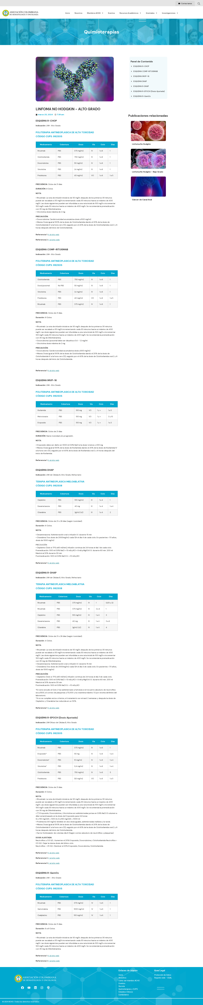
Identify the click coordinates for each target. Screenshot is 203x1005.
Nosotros (78, 13)
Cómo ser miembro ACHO (129, 981)
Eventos (111, 13)
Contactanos (186, 3)
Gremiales (150, 13)
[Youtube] (29, 988)
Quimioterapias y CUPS (128, 989)
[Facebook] (22, 988)
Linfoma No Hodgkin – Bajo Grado (147, 172)
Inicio (67, 13)
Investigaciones (168, 13)
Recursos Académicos (129, 13)
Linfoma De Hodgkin (141, 144)
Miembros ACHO (94, 13)
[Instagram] (42, 988)
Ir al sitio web (53, 234)
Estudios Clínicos (126, 992)
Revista (122, 986)
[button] (198, 3)
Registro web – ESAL (163, 978)
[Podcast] (48, 988)
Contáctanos (124, 995)
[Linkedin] (35, 988)
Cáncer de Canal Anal (142, 199)
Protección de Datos (162, 975)
